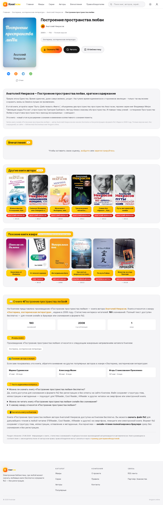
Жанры (41, 4)
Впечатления (76, 4)
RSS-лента (132, 473)
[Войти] (157, 4)
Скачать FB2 (53, 49)
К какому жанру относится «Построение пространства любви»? (42, 405)
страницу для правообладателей (104, 438)
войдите (85, 150)
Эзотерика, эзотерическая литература (28, 12)
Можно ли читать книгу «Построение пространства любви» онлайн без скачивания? (53, 401)
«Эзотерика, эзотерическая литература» (29, 312)
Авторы (62, 4)
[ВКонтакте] (8, 74)
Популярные (60, 490)
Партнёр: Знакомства (137, 479)
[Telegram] (23, 74)
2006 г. (43, 33)
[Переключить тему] (150, 4)
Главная (30, 4)
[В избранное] (23, 200)
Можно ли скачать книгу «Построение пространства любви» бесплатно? (47, 389)
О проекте (96, 473)
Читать (73, 49)
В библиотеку (94, 49)
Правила (95, 479)
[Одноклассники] (16, 74)
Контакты (96, 484)
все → (40, 170)
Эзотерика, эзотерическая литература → (54, 234)
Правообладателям (95, 4)
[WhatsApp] (30, 74)
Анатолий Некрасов (55, 12)
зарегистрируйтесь (104, 150)
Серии (51, 4)
